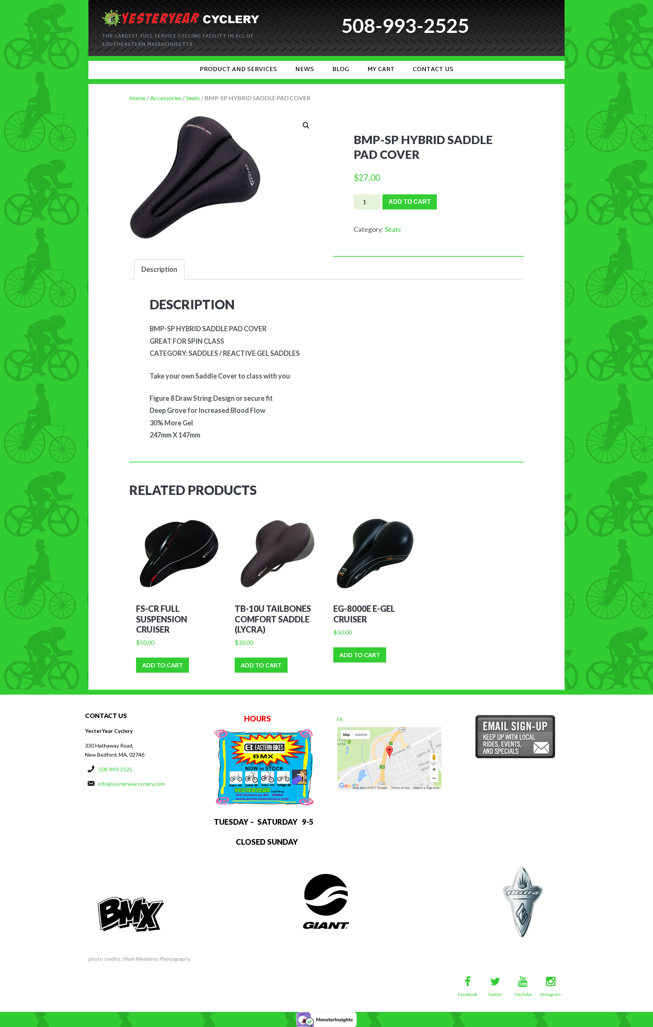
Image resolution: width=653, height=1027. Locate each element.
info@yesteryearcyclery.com (131, 783)
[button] (306, 125)
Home (137, 97)
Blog (340, 69)
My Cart (381, 69)
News (304, 69)
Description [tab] (159, 269)
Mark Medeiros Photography (156, 959)
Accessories (165, 97)
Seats (193, 97)
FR (340, 719)
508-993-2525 (115, 769)
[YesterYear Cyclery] (180, 13)
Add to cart (409, 202)
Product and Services (238, 69)
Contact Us (433, 69)
